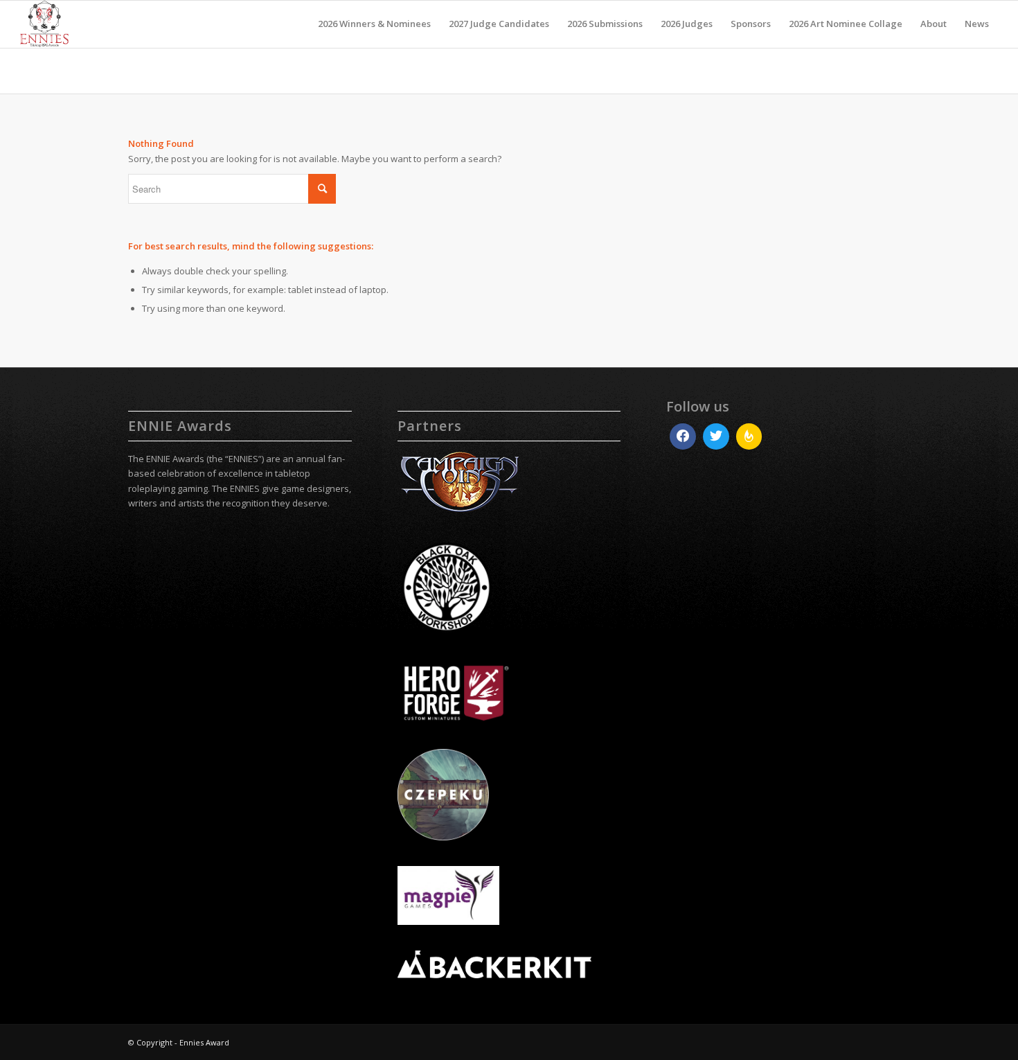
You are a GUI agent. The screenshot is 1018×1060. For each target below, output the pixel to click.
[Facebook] (682, 436)
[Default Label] (749, 436)
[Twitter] (716, 436)
